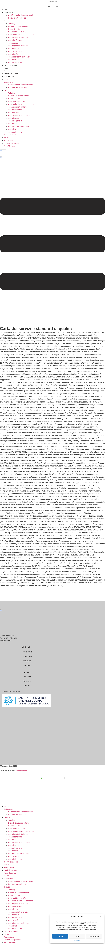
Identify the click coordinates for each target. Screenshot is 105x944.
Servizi (6, 21)
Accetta (60, 936)
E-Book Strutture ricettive (18, 26)
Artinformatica (21, 771)
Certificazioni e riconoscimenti (20, 15)
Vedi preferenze (94, 936)
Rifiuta (77, 936)
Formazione (8, 71)
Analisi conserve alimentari (19, 57)
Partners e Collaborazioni (18, 18)
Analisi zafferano (15, 40)
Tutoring (11, 23)
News (6, 68)
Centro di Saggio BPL (17, 32)
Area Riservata (9, 76)
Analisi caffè (13, 54)
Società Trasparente (11, 73)
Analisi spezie (13, 43)
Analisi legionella (15, 51)
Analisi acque (13, 48)
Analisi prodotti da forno (18, 37)
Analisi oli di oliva (15, 62)
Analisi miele (13, 60)
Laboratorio (8, 12)
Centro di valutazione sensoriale (21, 35)
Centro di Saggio (10, 65)
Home (6, 10)
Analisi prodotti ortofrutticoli (19, 46)
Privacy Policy (77, 940)
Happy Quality (14, 29)
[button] (101, 917)
